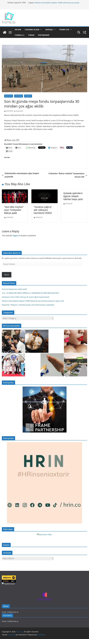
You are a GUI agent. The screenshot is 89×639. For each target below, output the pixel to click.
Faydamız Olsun (32, 30)
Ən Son (18, 30)
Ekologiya (8, 96)
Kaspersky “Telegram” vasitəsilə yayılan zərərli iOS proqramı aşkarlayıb (28, 305)
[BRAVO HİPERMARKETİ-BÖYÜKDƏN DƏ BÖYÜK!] (75, 364)
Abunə (6, 275)
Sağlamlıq (18, 96)
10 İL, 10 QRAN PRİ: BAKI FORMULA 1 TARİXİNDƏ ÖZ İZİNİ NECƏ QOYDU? (30, 293)
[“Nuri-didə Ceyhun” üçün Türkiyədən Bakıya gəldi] (15, 191)
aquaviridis (19, 111)
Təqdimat (28, 96)
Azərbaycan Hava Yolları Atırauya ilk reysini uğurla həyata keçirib (25, 297)
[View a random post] (84, 32)
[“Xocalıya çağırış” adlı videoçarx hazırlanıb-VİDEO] (44, 191)
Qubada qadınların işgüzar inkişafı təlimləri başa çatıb (73, 196)
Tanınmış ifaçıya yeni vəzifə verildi (14, 289)
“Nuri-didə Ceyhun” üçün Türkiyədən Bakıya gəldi (14, 210)
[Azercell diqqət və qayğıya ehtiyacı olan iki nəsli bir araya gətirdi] (13, 341)
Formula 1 (19, 35)
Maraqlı (49, 30)
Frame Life (64, 30)
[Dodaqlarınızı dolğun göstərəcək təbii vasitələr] (75, 341)
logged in (16, 236)
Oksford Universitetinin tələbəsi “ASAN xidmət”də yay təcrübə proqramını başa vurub (33, 301)
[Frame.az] (4, 32)
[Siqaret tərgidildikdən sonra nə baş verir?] (52, 364)
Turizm (31, 35)
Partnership (43, 35)
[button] (40, 29)
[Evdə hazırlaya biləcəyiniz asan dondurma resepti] (36, 341)
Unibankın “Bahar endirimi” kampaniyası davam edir (66, 175)
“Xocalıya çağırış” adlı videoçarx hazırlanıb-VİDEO (43, 210)
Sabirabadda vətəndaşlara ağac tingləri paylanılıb (22, 175)
